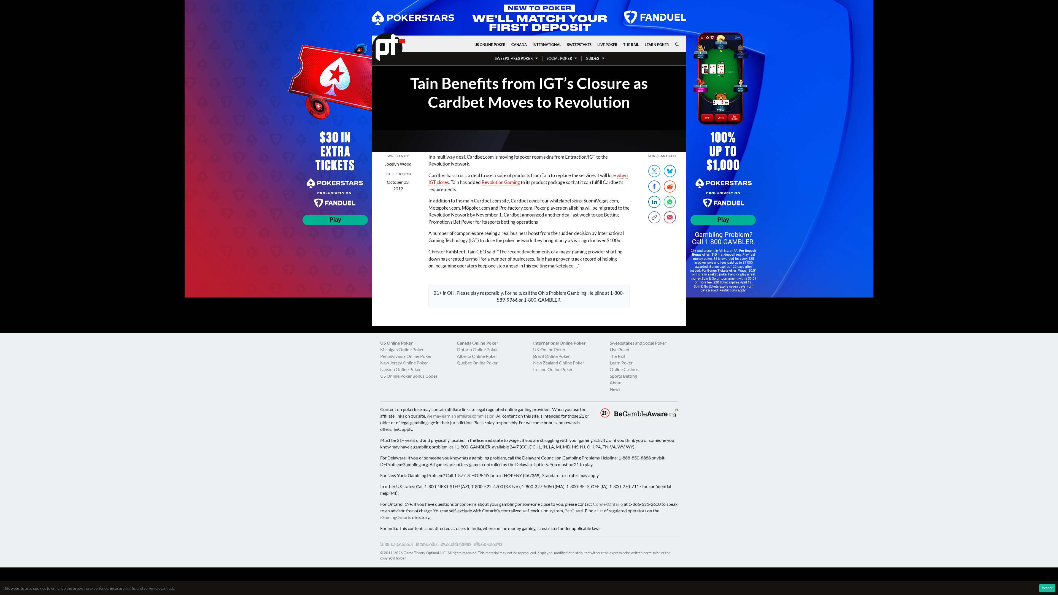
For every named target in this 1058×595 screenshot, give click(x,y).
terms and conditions (396, 543)
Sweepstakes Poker (514, 58)
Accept (1047, 588)
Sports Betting (623, 375)
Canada (519, 44)
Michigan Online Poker (402, 349)
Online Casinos (624, 369)
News (615, 389)
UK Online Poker (549, 349)
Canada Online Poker (477, 342)
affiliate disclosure (488, 543)
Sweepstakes (579, 44)
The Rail (631, 44)
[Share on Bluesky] (670, 171)
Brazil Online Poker (551, 356)
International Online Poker (559, 342)
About (616, 382)
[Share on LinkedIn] (654, 202)
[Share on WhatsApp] (670, 202)
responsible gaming (456, 543)
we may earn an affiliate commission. (461, 415)
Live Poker (607, 44)
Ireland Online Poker (553, 369)
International (547, 44)
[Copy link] (654, 217)
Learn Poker (657, 44)
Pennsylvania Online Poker (405, 356)
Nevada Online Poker (400, 369)
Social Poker (559, 58)
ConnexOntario (608, 504)
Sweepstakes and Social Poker (638, 342)
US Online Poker (490, 44)
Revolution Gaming (501, 182)
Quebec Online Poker (477, 362)
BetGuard (574, 510)
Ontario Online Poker (477, 349)
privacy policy (427, 543)
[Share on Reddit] (670, 186)
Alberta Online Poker (477, 356)
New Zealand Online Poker (558, 362)
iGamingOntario (395, 517)
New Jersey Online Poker (404, 362)
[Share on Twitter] (654, 171)
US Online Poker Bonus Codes (409, 375)
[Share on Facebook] (654, 186)
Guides (592, 58)
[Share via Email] (670, 217)
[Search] (677, 44)
